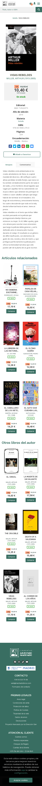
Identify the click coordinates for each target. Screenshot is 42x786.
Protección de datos (21, 706)
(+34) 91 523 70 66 (21, 680)
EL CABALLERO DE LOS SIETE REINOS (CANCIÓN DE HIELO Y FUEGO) (11, 409)
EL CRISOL (11, 477)
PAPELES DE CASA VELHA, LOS (31, 290)
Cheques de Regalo (21, 744)
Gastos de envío (21, 717)
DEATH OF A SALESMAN (30, 538)
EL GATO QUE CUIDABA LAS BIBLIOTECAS (30, 409)
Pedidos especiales (21, 740)
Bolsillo (15, 18)
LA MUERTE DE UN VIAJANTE (31, 478)
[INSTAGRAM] (19, 662)
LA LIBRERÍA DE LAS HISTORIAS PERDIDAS (11, 349)
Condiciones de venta (21, 703)
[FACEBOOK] (15, 662)
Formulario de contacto (21, 687)
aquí (23, 770)
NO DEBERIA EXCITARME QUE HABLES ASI (11, 291)
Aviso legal (21, 699)
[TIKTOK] (23, 662)
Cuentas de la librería (21, 748)
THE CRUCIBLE (11, 533)
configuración (20, 773)
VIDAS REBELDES (11, 597)
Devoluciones (21, 721)
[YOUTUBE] (27, 662)
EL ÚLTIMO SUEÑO (31, 349)
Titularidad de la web (21, 714)
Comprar (11, 311)
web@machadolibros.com (21, 683)
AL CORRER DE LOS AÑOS (31, 597)
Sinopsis (8, 164)
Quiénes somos (21, 737)
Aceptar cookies (21, 780)
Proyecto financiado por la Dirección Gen (21, 724)
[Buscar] (39, 9)
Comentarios (25, 164)
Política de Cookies (21, 710)
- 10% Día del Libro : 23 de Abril (21, 751)
